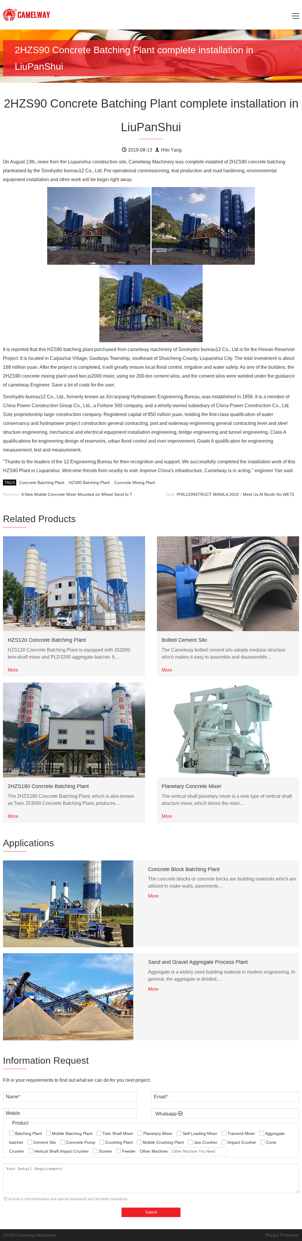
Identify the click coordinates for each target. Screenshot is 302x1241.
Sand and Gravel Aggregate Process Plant (198, 962)
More (13, 670)
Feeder (129, 1151)
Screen (105, 1151)
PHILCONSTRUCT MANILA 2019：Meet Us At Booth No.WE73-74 (238, 494)
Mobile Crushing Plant (163, 1142)
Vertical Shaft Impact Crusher (61, 1151)
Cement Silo (44, 1142)
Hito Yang (171, 149)
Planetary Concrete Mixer (191, 786)
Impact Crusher (241, 1142)
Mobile (13, 1113)
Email (161, 1096)
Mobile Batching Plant (72, 1133)
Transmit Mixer (241, 1133)
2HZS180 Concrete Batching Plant (48, 786)
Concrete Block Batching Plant (184, 869)
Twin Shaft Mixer (117, 1133)
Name (13, 1096)
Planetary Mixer (158, 1133)
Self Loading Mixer (200, 1133)
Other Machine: (155, 1151)
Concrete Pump (80, 1142)
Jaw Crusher (205, 1142)
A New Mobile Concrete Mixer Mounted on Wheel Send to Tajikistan (84, 494)
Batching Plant (28, 1133)
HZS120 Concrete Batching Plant (47, 640)
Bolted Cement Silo (184, 640)
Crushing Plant (119, 1142)
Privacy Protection (282, 1235)
